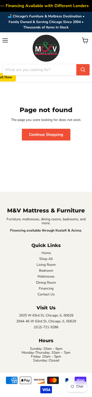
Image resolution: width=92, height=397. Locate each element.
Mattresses (46, 277)
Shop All (46, 259)
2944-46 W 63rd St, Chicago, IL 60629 (46, 321)
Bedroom (46, 271)
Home (46, 253)
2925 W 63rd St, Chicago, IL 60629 (46, 315)
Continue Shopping (46, 134)
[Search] (83, 69)
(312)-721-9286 (46, 327)
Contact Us (46, 294)
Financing (46, 289)
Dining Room (46, 283)
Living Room (46, 265)
